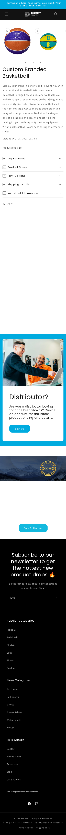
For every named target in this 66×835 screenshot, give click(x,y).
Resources (12, 764)
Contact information (22, 822)
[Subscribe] (55, 598)
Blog (9, 771)
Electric (11, 644)
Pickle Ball (12, 629)
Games (10, 704)
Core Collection (33, 528)
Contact (11, 748)
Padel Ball (12, 637)
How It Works (14, 756)
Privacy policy (56, 822)
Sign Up (19, 428)
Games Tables (14, 712)
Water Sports (14, 719)
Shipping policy (43, 828)
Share (9, 203)
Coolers (11, 667)
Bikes (10, 652)
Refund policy (41, 822)
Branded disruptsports (31, 818)
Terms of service (26, 828)
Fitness (11, 660)
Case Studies (14, 779)
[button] (56, 14)
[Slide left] (25, 62)
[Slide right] (40, 62)
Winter (10, 727)
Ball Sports (13, 696)
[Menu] (6, 14)
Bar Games (12, 689)
